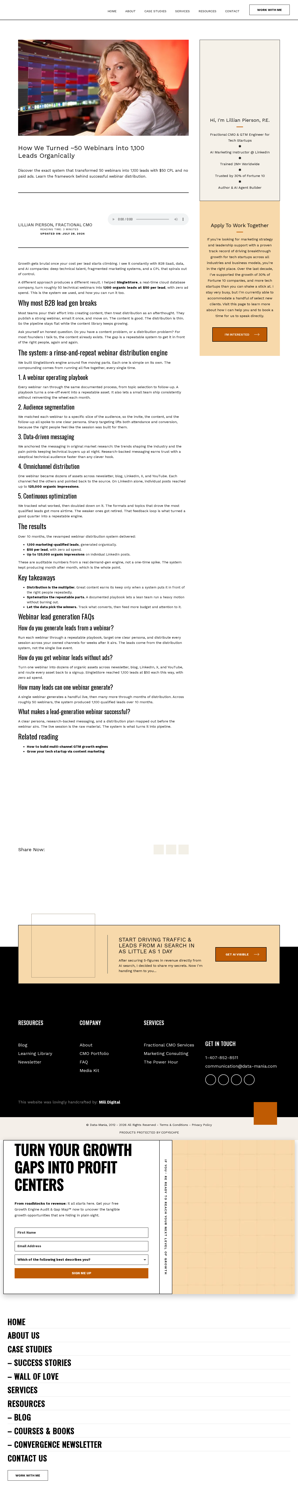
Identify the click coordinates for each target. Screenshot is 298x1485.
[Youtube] (223, 1079)
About (130, 11)
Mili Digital (109, 1102)
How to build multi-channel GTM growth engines (67, 747)
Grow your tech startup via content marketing (65, 751)
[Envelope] (249, 1079)
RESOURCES (207, 11)
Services (182, 11)
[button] (159, 849)
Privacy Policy (202, 1125)
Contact (232, 11)
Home (112, 11)
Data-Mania (98, 1125)
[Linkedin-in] (210, 1079)
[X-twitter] (236, 1079)
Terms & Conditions (173, 1125)
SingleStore (127, 282)
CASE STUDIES (155, 11)
